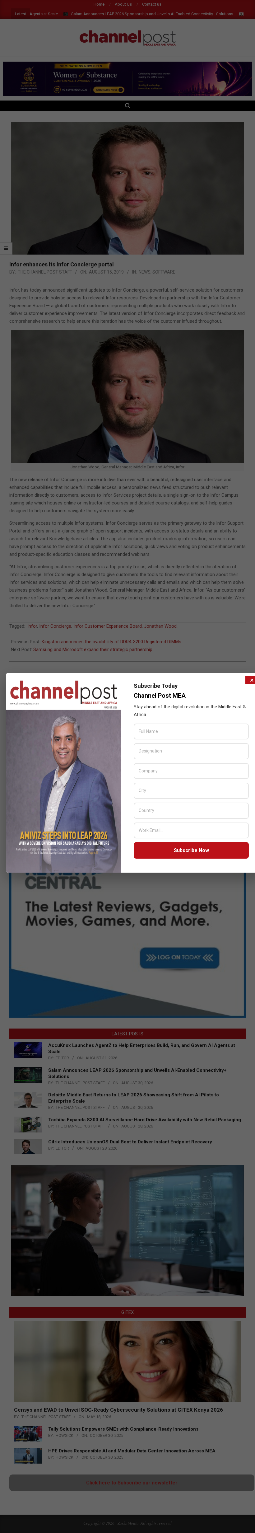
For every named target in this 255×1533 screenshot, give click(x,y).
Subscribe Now (191, 850)
